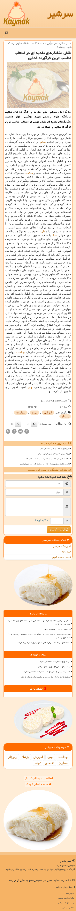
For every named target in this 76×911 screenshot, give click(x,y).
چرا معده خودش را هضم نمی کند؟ (57, 629)
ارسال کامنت (57, 529)
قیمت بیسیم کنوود (61, 557)
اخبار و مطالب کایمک (37, 778)
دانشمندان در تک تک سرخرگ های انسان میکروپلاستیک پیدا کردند (44, 643)
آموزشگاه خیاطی (62, 546)
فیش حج (66, 551)
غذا (55, 235)
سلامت (29, 173)
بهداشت (20, 352)
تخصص (49, 763)
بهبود (30, 387)
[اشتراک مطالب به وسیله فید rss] (8, 431)
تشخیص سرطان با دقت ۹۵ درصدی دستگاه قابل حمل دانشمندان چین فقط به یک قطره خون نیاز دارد (39, 622)
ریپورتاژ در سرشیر (66, 903)
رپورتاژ (12, 757)
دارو (42, 231)
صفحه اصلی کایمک (37, 784)
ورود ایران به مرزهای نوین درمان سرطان (54, 454)
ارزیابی (48, 412)
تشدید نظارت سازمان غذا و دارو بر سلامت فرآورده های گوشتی (45, 464)
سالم (43, 141)
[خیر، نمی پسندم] (18, 424)
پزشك (65, 416)
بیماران (63, 763)
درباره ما (70, 893)
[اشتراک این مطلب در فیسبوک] (14, 431)
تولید (38, 763)
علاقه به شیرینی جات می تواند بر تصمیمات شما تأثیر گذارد (47, 459)
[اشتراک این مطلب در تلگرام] (20, 431)
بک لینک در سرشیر (65, 898)
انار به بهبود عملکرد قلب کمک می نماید (54, 448)
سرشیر (60, 13)
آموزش (38, 757)
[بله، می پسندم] (34, 424)
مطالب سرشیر (68, 908)
